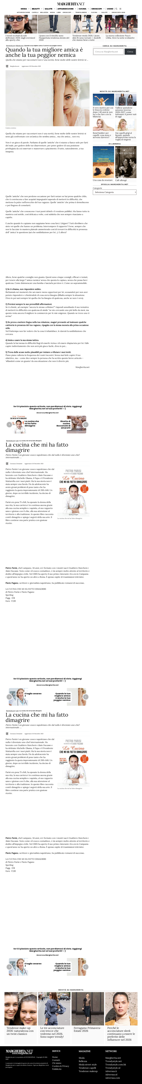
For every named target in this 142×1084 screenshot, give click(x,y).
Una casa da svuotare (103, 180)
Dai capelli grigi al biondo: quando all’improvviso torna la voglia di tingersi (125, 136)
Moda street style (88, 1064)
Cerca (130, 51)
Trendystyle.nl (112, 1067)
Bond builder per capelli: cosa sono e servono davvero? (102, 135)
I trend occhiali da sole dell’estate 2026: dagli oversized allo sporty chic (20, 37)
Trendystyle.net (113, 1061)
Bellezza (44, 12)
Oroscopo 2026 (118, 12)
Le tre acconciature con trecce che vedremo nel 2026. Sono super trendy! (52, 1032)
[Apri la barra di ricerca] (116, 9)
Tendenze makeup (88, 1071)
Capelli (35, 12)
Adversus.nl (111, 1074)
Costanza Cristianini (16, 463)
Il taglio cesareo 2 (33, 694)
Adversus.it (111, 1071)
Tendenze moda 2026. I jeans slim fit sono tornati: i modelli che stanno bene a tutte (86, 37)
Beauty (36, 9)
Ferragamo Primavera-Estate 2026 (87, 1029)
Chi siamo (56, 1063)
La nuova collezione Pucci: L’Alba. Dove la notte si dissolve (120, 36)
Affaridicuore (65, 9)
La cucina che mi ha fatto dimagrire (32, 423)
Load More (48, 982)
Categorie (97, 188)
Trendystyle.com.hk (115, 1064)
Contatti (56, 1060)
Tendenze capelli (87, 1067)
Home (55, 1057)
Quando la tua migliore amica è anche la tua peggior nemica (62, 696)
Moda (24, 9)
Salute (48, 9)
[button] (120, 9)
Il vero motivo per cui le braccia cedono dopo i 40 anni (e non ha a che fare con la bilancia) (103, 112)
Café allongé (121, 180)
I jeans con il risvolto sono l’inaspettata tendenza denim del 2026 (54, 37)
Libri (59, 12)
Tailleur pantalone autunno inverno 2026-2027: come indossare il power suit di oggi (125, 112)
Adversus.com (112, 1077)
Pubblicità (56, 1069)
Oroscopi (96, 9)
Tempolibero (81, 12)
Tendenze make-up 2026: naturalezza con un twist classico (20, 1031)
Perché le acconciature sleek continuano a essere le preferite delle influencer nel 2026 (121, 1033)
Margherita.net (10, 45)
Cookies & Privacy (60, 1066)
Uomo (110, 9)
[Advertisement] (48, 173)
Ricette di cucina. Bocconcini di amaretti (63, 424)
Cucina (82, 9)
